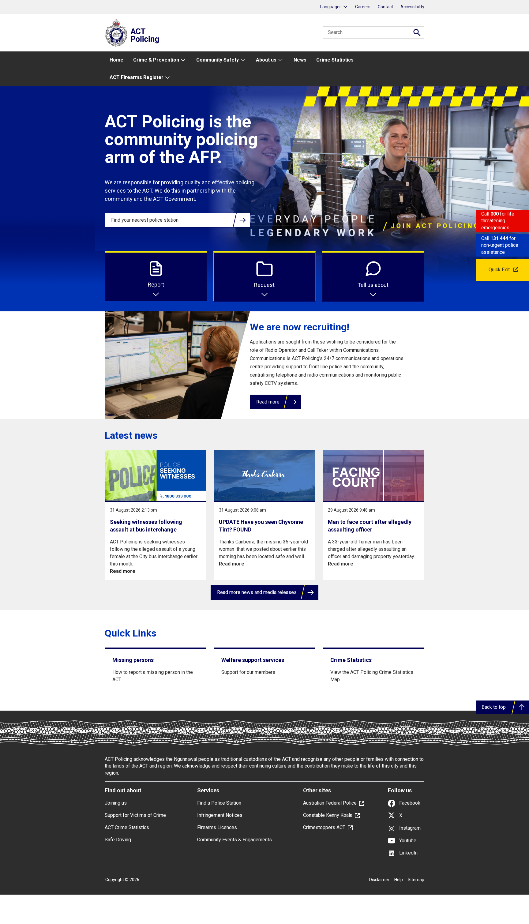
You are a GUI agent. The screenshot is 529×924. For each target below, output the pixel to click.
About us (266, 60)
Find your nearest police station (144, 220)
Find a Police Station (219, 803)
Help (398, 879)
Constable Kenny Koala (327, 815)
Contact (385, 6)
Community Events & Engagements (234, 840)
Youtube (407, 840)
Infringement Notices (219, 815)
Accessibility (412, 6)
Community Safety (217, 60)
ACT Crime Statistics (127, 827)
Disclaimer (379, 879)
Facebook (409, 803)
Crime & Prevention (156, 60)
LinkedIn (408, 853)
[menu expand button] (182, 60)
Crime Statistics (335, 60)
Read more (268, 402)
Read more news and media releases (257, 592)
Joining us (116, 803)
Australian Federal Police (330, 803)
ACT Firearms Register (136, 77)
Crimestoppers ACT (324, 827)
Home (116, 60)
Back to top (494, 707)
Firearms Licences (217, 827)
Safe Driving (118, 840)
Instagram (409, 828)
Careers (362, 6)
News (300, 60)
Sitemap (416, 879)
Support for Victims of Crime (135, 815)
